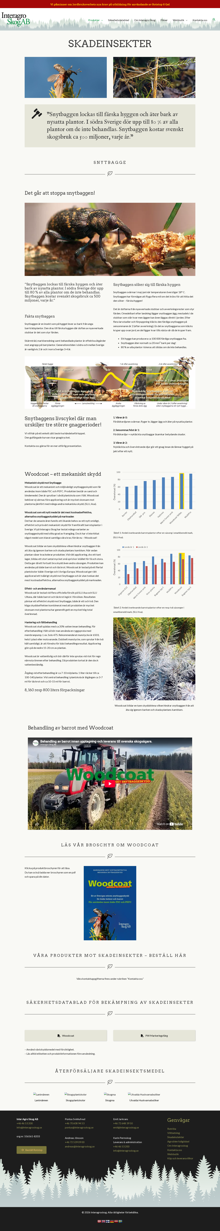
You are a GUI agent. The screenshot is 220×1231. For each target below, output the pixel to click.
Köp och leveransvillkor (180, 1158)
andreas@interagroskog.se (80, 1146)
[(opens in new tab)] (154, 658)
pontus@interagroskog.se (79, 1127)
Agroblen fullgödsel (178, 1141)
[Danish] (99, 1220)
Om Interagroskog (177, 1145)
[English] (104, 1220)
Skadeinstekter (175, 1137)
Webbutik (173, 1154)
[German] (112, 1220)
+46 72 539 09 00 (74, 1142)
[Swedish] (120, 1220)
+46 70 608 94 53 (74, 1123)
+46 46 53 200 (25, 1123)
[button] (214, 19)
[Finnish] (108, 1220)
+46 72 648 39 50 (123, 1123)
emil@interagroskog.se (126, 1127)
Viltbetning (173, 1132)
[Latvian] (116, 1220)
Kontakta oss (174, 1149)
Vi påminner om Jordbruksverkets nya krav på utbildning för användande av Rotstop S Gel (110, 4)
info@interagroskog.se (29, 1127)
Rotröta (171, 1128)
